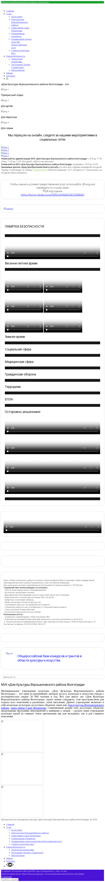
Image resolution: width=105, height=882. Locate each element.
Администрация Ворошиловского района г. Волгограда (25, 2)
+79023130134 (39, 169)
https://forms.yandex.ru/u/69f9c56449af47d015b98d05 (52, 194)
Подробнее (6, 876)
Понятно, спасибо (9, 879)
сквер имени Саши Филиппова (28, 707)
